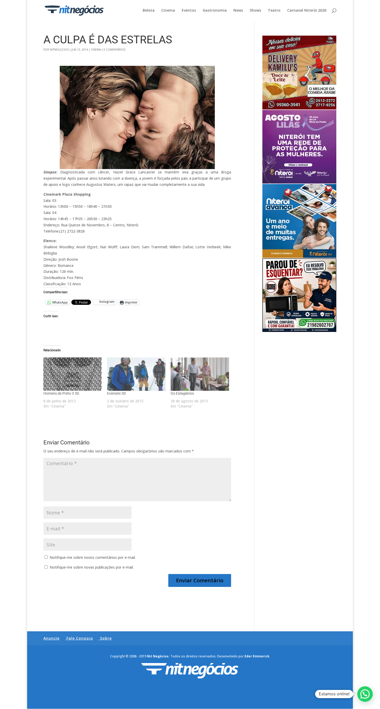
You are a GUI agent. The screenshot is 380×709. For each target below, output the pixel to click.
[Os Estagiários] (200, 374)
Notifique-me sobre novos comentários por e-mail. (93, 557)
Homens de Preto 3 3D (61, 393)
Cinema (168, 11)
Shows (255, 11)
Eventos (189, 11)
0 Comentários (114, 49)
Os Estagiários (182, 393)
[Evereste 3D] (136, 374)
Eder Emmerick (257, 656)
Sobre (106, 638)
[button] (365, 694)
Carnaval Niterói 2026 (306, 11)
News (238, 11)
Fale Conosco (79, 638)
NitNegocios (59, 49)
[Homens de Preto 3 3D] (72, 374)
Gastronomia (215, 11)
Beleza (149, 11)
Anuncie (51, 638)
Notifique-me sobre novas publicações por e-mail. (92, 567)
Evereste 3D (116, 393)
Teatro (274, 11)
